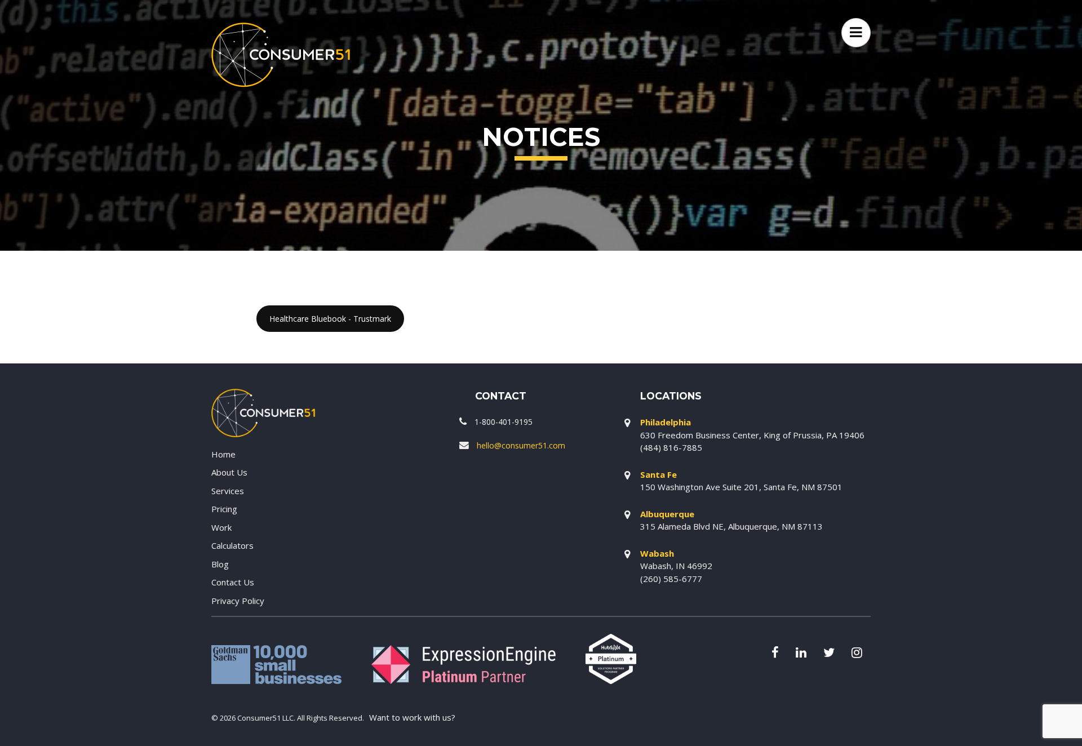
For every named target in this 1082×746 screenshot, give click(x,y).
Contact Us (232, 582)
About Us (229, 472)
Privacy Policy (237, 600)
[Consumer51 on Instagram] (857, 653)
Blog (220, 564)
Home (223, 454)
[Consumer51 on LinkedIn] (801, 653)
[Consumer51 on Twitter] (829, 653)
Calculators (232, 545)
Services (227, 490)
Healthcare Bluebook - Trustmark (330, 318)
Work (221, 527)
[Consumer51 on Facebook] (775, 653)
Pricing (224, 508)
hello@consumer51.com (521, 445)
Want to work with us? (412, 717)
